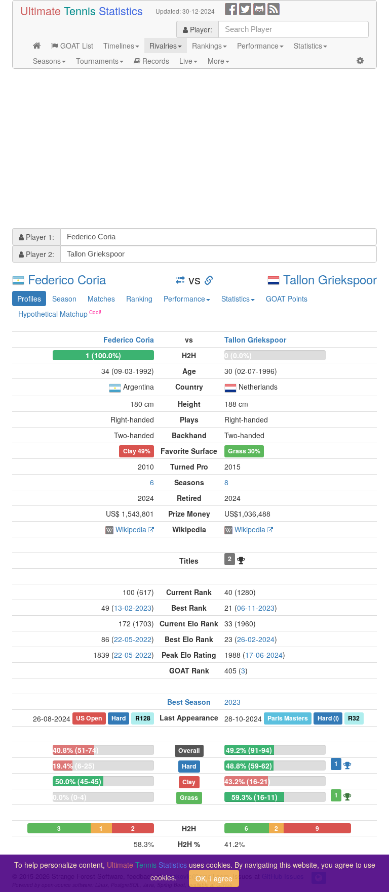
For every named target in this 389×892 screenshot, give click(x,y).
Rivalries (163, 45)
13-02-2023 (132, 608)
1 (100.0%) (103, 355)
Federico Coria (67, 279)
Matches (101, 298)
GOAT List (75, 45)
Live (185, 61)
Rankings (207, 45)
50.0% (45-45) (78, 781)
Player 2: (39, 254)
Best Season (189, 702)
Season (64, 298)
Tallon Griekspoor (330, 279)
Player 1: (39, 237)
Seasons (47, 61)
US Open (89, 718)
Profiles (29, 298)
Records (154, 61)
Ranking (139, 298)
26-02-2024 (256, 639)
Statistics (308, 45)
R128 (142, 718)
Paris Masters (287, 718)
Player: (200, 29)
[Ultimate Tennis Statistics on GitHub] (259, 8)
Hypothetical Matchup (53, 314)
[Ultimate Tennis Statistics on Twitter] (245, 8)
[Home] (37, 45)
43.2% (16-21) (247, 781)
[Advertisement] (194, 150)
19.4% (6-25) (74, 765)
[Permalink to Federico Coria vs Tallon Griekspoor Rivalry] (208, 279)
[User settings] (360, 60)
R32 (354, 718)
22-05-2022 (132, 639)
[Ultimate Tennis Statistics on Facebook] (231, 8)
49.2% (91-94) (249, 750)
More (216, 61)
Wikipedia (130, 529)
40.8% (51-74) (76, 750)
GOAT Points (286, 298)
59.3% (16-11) (254, 797)
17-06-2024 (264, 655)
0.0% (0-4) (70, 797)
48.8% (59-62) (249, 765)
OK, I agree (214, 878)
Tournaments (97, 61)
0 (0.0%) (238, 355)
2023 (232, 702)
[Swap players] (180, 279)
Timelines (118, 45)
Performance (258, 45)
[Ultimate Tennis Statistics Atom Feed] (273, 8)
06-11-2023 (256, 608)
